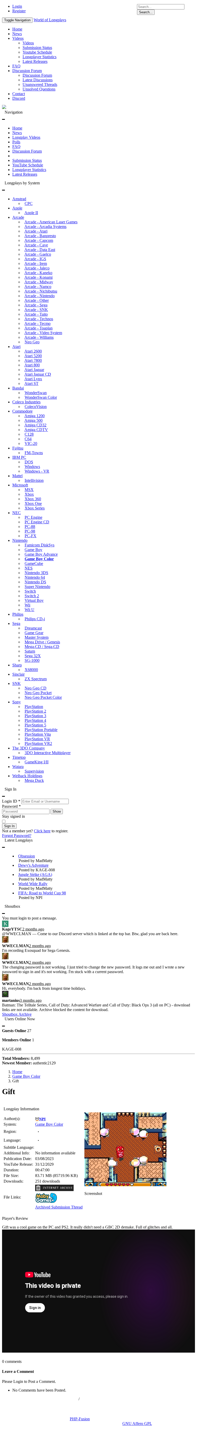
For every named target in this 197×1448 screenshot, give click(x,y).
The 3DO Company (28, 748)
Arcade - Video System (43, 333)
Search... (146, 12)
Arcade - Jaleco (37, 268)
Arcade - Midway (38, 282)
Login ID (11, 801)
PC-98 (30, 531)
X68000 (31, 669)
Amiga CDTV (36, 429)
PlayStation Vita (38, 734)
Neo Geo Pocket (38, 693)
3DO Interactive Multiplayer (48, 753)
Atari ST (31, 383)
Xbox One (33, 503)
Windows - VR (37, 471)
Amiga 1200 (34, 416)
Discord (18, 98)
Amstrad (19, 199)
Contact (18, 94)
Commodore (22, 411)
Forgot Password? (16, 835)
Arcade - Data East (39, 249)
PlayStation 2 (35, 711)
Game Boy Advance (41, 554)
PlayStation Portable (41, 729)
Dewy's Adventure (33, 865)
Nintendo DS (35, 582)
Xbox (29, 494)
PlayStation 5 (35, 725)
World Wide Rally (32, 884)
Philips (17, 614)
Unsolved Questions (39, 89)
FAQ (16, 66)
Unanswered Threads (40, 84)
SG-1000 (32, 660)
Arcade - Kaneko (38, 273)
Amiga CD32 (35, 425)
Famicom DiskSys (39, 545)
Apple (17, 208)
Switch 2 (32, 596)
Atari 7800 (33, 360)
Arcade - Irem (35, 263)
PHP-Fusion (80, 1419)
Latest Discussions (38, 80)
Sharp (17, 665)
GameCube (34, 563)
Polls (16, 142)
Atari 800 (32, 365)
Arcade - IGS (35, 259)
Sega (16, 623)
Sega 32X (33, 656)
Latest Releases (35, 61)
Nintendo (19, 540)
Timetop (19, 757)
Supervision (34, 771)
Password (11, 806)
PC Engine (33, 517)
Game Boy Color (39, 559)
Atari (16, 346)
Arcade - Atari (35, 231)
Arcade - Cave (36, 245)
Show (57, 811)
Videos (18, 38)
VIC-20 (31, 443)
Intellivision (34, 480)
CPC (29, 203)
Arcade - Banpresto (40, 236)
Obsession (26, 856)
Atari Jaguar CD (37, 374)
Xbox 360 (33, 499)
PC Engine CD (37, 522)
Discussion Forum (27, 70)
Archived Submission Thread (59, 1207)
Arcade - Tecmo (37, 323)
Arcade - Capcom (38, 240)
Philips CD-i (35, 619)
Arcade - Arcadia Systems (45, 226)
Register (19, 11)
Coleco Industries (26, 402)
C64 (28, 439)
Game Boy (33, 549)
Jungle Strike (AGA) (35, 874)
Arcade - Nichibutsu (40, 291)
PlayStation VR (37, 739)
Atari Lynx (33, 379)
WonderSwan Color (41, 397)
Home (17, 29)
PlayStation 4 (35, 720)
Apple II (31, 213)
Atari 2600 (33, 351)
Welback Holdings (27, 776)
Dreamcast (33, 628)
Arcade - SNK (36, 309)
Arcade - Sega (35, 305)
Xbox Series (35, 508)
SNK (16, 683)
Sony (16, 702)
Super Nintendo (37, 586)
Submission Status (37, 47)
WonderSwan (36, 393)
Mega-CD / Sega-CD (42, 646)
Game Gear (34, 633)
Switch (30, 591)
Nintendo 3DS (36, 573)
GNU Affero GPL (137, 1423)
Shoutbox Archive (17, 1014)
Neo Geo (32, 342)
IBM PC (19, 457)
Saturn (30, 651)
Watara (18, 766)
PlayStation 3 (35, 716)
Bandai (18, 388)
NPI (42, 1119)
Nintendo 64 (35, 577)
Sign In (9, 826)
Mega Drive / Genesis (42, 642)
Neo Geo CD (35, 688)
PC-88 (30, 526)
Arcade (18, 217)
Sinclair (18, 674)
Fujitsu (17, 448)
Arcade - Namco (37, 286)
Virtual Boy (34, 600)
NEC (16, 513)
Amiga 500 (33, 420)
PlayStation (34, 706)
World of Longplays (50, 20)
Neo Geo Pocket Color (43, 697)
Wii (27, 605)
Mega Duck (34, 780)
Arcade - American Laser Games (50, 222)
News (17, 34)
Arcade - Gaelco (37, 254)
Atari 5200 (33, 356)
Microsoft (20, 485)
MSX (29, 489)
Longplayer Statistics (39, 57)
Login (17, 6)
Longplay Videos (26, 137)
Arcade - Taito (36, 314)
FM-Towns (34, 453)
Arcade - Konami (38, 277)
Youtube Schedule (37, 52)
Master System (36, 637)
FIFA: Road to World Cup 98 (42, 893)
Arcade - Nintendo (39, 296)
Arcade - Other (36, 300)
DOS (29, 462)
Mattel (17, 476)
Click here (42, 831)
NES (29, 568)
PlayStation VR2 (38, 743)
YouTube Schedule (27, 165)
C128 (29, 434)
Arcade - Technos (38, 319)
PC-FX (30, 536)
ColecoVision (36, 406)
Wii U (29, 609)
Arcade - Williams (39, 337)
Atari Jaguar (34, 369)
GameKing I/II (36, 762)
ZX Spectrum (36, 679)
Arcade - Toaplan (38, 328)
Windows (32, 466)
